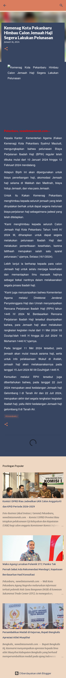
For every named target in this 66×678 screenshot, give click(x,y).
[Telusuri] (61, 5)
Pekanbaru (11, 416)
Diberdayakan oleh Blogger (35, 673)
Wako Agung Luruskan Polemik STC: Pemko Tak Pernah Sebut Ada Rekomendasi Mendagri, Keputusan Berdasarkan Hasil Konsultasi (32, 569)
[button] (6, 49)
